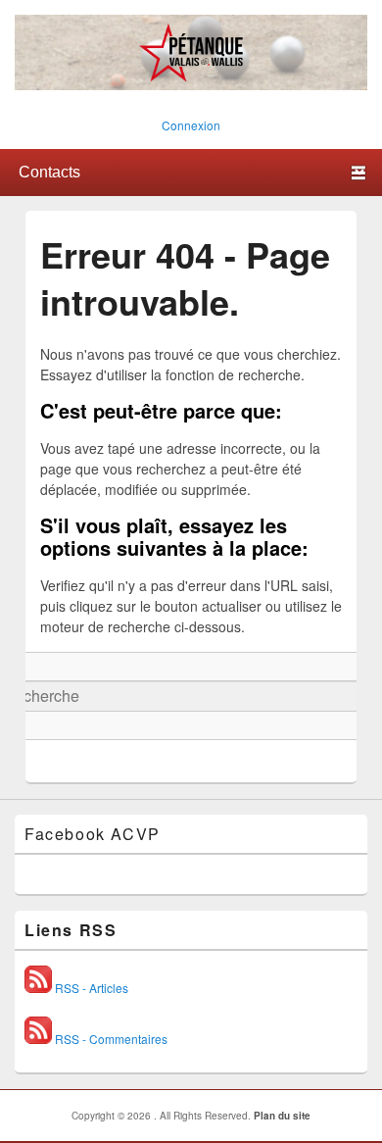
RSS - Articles (90, 987)
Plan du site (282, 1115)
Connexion (191, 125)
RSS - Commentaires (109, 1038)
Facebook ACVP (92, 833)
